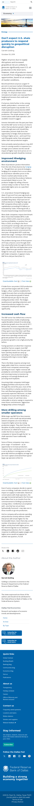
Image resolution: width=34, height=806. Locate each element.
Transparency (7, 687)
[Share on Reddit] (17, 551)
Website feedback (8, 723)
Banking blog (7, 664)
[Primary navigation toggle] (30, 8)
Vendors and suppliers (10, 719)
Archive (5, 622)
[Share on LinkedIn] (8, 551)
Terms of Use (17, 799)
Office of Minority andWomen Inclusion (10, 698)
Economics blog (8, 671)
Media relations (8, 716)
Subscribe (8, 744)
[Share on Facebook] (13, 551)
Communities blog (9, 668)
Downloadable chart (10, 281)
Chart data (25, 281)
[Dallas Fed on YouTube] (24, 756)
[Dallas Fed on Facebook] (14, 756)
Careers (5, 694)
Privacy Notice (17, 802)
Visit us (5, 674)
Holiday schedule (8, 691)
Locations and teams (9, 713)
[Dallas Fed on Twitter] (4, 756)
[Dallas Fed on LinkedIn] (9, 756)
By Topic (6, 626)
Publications (7, 677)
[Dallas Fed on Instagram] (19, 756)
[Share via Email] (22, 551)
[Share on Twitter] (3, 551)
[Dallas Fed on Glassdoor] (29, 756)
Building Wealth (8, 661)
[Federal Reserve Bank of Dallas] (9, 8)
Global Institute (8, 658)
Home (5, 618)
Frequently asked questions (12, 709)
